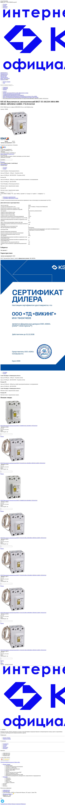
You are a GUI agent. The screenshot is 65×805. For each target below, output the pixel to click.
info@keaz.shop (4, 75)
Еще (4, 82)
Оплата (4, 746)
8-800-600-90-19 (4, 72)
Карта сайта (17, 762)
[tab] (10, 198)
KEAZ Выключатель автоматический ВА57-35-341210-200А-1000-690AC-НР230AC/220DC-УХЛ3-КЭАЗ (23, 612)
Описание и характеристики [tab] (9, 197)
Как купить (5, 747)
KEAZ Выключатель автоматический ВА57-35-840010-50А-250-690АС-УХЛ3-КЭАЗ (19, 425)
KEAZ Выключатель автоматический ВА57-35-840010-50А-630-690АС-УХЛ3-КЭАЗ (19, 500)
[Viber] (3, 147)
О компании (5, 743)
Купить (2, 436)
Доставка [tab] (5, 167)
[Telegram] (5, 147)
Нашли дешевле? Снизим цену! (7, 154)
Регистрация (6, 78)
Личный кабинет (4, 77)
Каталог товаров (6, 81)
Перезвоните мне (4, 73)
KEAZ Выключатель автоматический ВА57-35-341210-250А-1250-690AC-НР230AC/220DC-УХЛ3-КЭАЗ (23, 575)
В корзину (3, 162)
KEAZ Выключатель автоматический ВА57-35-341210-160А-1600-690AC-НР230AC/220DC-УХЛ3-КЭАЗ (23, 650)
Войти (2, 78)
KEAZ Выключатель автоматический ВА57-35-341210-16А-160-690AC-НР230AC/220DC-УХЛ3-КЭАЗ (23, 463)
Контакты (5, 748)
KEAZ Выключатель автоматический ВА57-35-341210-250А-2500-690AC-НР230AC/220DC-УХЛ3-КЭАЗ (23, 537)
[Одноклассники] (2, 147)
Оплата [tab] (4, 168)
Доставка (5, 744)
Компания (5, 776)
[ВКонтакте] (1, 147)
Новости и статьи (7, 738)
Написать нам (4, 76)
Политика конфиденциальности (7, 762)
